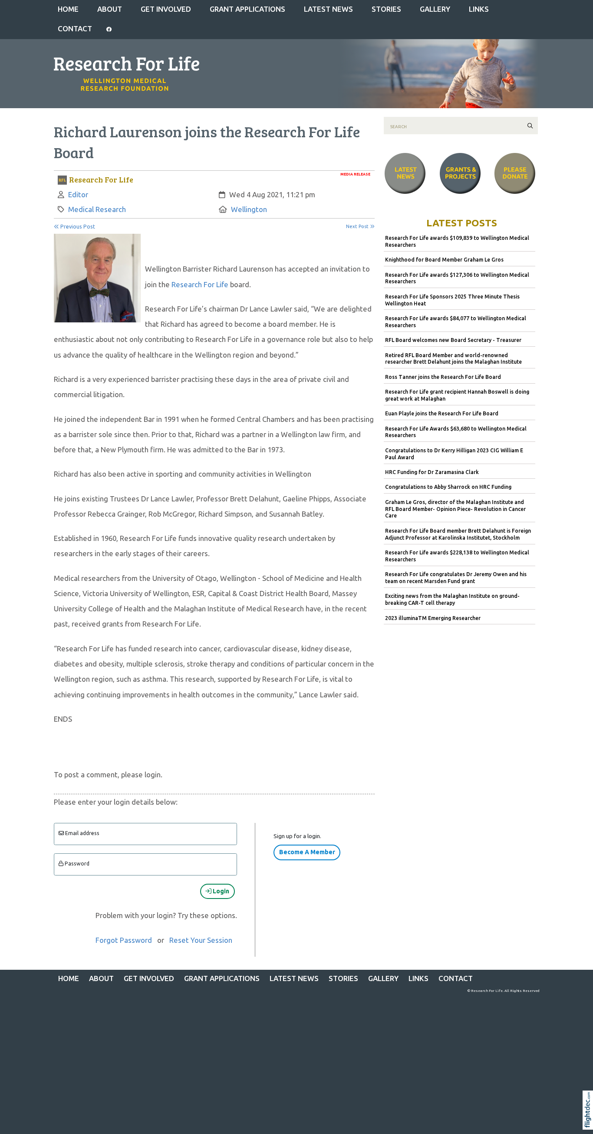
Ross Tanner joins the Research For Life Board (443, 377)
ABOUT (109, 9)
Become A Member (307, 852)
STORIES (386, 9)
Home (68, 9)
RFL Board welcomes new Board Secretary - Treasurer (453, 340)
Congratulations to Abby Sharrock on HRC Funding (448, 487)
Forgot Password (124, 940)
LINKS (479, 9)
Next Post (358, 226)
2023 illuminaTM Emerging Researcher (433, 618)
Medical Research (97, 209)
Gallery (435, 9)
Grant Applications (247, 9)
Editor (78, 194)
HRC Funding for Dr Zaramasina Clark (432, 472)
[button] (589, 1120)
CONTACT (75, 28)
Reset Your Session (200, 940)
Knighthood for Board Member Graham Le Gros (444, 259)
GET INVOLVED (166, 9)
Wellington (249, 209)
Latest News (328, 9)
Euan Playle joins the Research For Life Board (441, 413)
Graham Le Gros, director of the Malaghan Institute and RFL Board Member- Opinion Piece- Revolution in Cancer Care (455, 509)
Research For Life (199, 284)
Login (220, 891)
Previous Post (77, 226)
